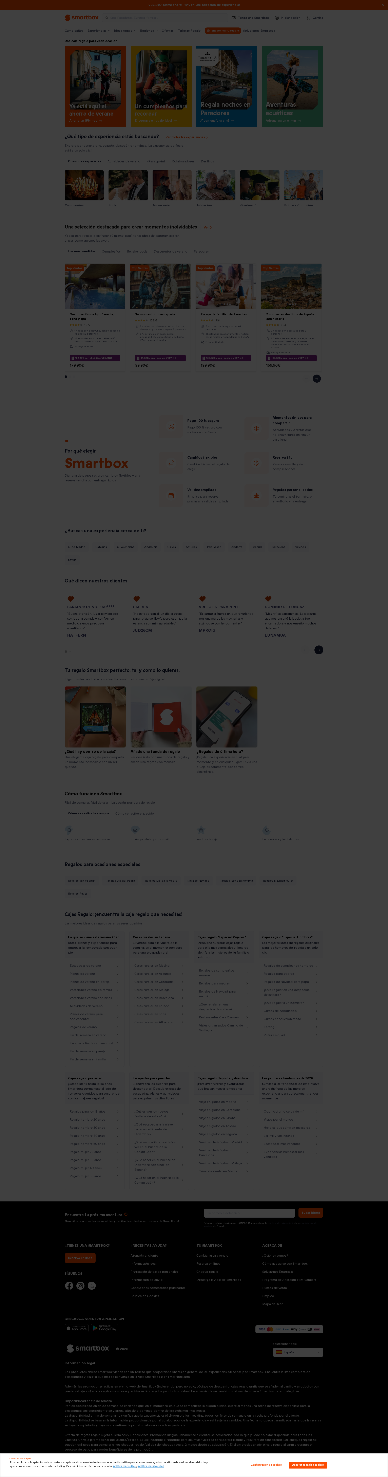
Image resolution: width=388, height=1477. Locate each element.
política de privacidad (151, 1466)
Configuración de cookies (266, 1465)
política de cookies (124, 1466)
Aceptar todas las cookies (308, 1465)
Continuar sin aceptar (20, 1458)
